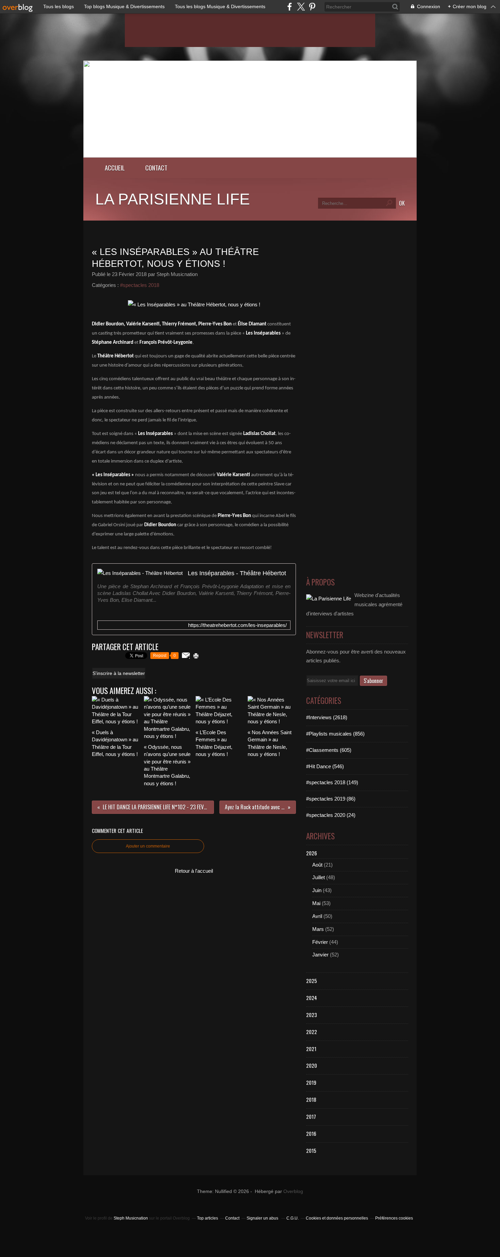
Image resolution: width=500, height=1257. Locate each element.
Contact (156, 167)
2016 (311, 1133)
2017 (311, 1116)
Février (320, 942)
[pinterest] (312, 7)
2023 (311, 1014)
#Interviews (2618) (326, 717)
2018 (311, 1099)
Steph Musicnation (131, 1218)
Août (317, 865)
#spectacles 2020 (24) (330, 815)
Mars (318, 929)
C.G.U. (292, 1218)
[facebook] (289, 7)
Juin (316, 890)
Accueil (115, 167)
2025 (311, 980)
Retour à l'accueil (194, 871)
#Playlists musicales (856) (335, 734)
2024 (311, 997)
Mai (316, 903)
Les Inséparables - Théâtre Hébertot (237, 573)
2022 (311, 1031)
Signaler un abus (263, 1218)
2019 (311, 1082)
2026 (311, 853)
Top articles (207, 1218)
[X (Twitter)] (301, 7)
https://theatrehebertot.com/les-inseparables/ (237, 625)
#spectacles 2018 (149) (332, 782)
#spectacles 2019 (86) (330, 799)
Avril (317, 916)
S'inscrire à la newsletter (119, 673)
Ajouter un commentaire (148, 846)
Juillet (318, 877)
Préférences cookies (394, 1218)
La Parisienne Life (172, 199)
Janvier (320, 954)
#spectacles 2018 (139, 285)
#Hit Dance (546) (325, 766)
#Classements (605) (328, 750)
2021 (311, 1048)
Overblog (293, 1191)
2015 (311, 1150)
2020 (311, 1065)
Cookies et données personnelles (337, 1218)
